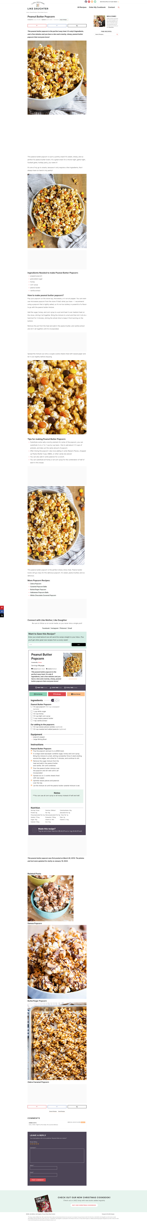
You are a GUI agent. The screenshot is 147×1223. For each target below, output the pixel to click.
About (50, 1214)
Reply (83, 1122)
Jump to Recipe (63, 19)
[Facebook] (86, 1)
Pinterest (63, 628)
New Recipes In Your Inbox (108, 1)
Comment (33, 1147)
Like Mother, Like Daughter (38, 5)
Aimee (40, 662)
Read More (111, 27)
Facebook (46, 628)
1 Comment (55, 19)
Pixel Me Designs (110, 1214)
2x (55, 700)
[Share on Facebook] (57, 25)
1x (52, 700)
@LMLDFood (63, 831)
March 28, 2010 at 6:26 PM (74, 1122)
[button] (69, 679)
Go (79, 644)
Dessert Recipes (33, 12)
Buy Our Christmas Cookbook (84, 1205)
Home (27, 12)
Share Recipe (76, 694)
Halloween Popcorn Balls (39, 592)
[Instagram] (92, 1)
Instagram (54, 628)
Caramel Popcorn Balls (38, 586)
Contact (53, 1214)
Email (70, 628)
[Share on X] (77, 25)
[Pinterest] (89, 1)
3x (58, 700)
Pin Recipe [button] (58, 694)
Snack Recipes (61, 1111)
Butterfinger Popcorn (38, 589)
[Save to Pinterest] (37, 25)
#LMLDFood (77, 831)
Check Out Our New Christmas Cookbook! (84, 1197)
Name (32, 1165)
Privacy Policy (45, 1214)
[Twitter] (95, 1)
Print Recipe (38, 694)
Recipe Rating (33, 1142)
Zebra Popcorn (35, 584)
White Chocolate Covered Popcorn (43, 595)
